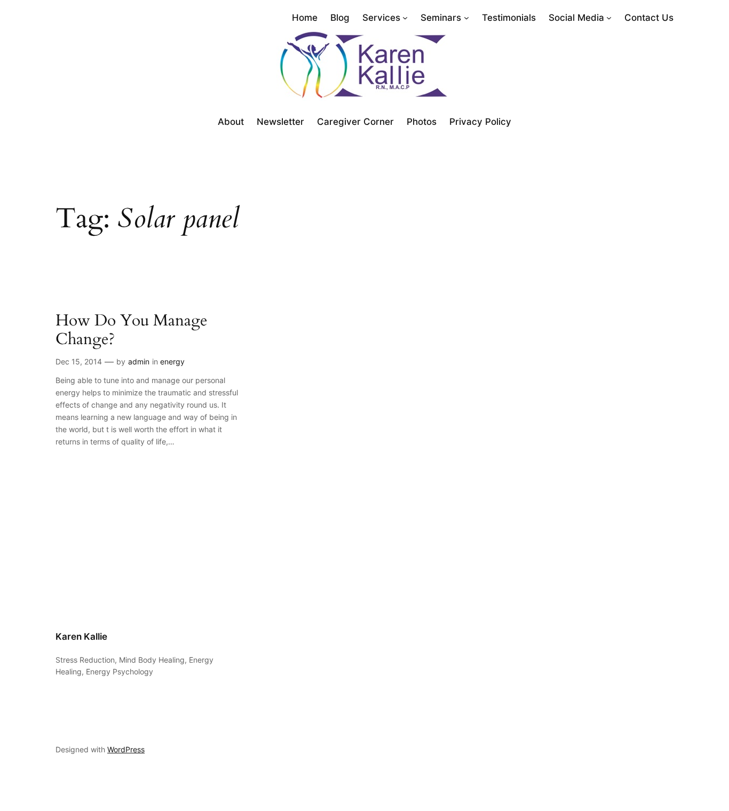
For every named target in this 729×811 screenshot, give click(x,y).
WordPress (126, 749)
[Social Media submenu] (609, 17)
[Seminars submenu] (466, 17)
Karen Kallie (81, 636)
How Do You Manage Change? (132, 330)
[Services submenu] (405, 17)
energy (172, 361)
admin (138, 361)
